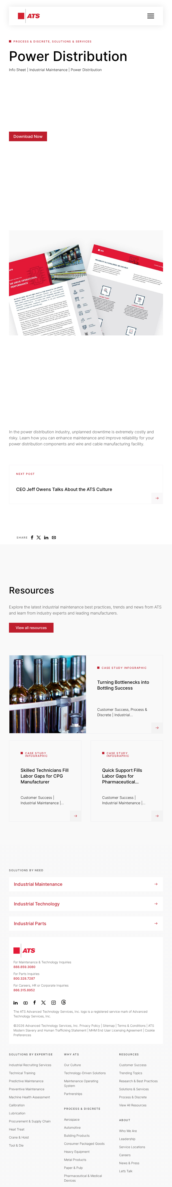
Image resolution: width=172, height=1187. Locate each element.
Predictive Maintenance (26, 1081)
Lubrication (17, 1113)
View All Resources (132, 1105)
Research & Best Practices (138, 1081)
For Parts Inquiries (26, 976)
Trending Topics (130, 1073)
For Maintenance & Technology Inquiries (42, 964)
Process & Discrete (133, 1097)
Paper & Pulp (73, 1168)
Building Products (77, 1135)
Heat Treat (16, 1129)
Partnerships (73, 1094)
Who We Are (128, 1131)
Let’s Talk (125, 1171)
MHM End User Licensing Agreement (115, 1030)
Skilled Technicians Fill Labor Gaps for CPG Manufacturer (45, 776)
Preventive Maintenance (26, 1089)
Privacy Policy (90, 1025)
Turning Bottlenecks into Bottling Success (123, 685)
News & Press (129, 1163)
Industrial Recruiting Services (30, 1065)
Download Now (28, 136)
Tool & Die (16, 1145)
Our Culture (72, 1065)
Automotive (72, 1127)
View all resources (31, 627)
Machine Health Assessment (29, 1097)
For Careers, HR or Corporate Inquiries (41, 987)
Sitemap (109, 1025)
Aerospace (72, 1119)
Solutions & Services (134, 1089)
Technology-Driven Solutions (85, 1073)
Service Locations (132, 1147)
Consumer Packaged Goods (84, 1143)
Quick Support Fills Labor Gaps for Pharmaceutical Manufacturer (122, 779)
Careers (125, 1155)
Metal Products (75, 1160)
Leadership (127, 1139)
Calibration (17, 1105)
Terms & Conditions (131, 1025)
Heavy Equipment (77, 1151)
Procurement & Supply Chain (30, 1121)
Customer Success (132, 1065)
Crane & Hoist (19, 1137)
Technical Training (22, 1073)
